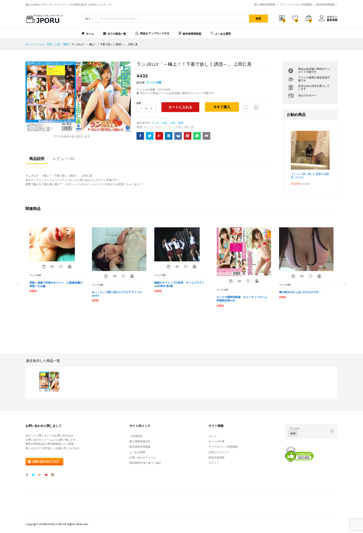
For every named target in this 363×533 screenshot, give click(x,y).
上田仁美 (188, 127)
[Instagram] (52, 475)
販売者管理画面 (325, 4)
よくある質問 (223, 33)
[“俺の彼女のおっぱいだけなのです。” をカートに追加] (293, 276)
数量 (139, 103)
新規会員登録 (216, 457)
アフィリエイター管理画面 (296, 4)
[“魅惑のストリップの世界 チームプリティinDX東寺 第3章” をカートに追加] (168, 266)
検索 (258, 18)
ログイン (332, 16)
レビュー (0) (64, 159)
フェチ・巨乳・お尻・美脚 (167, 122)
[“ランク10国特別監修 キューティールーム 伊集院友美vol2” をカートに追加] (231, 281)
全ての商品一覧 (117, 33)
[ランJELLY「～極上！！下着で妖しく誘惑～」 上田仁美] (140, 136)
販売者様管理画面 (139, 446)
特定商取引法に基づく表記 (145, 462)
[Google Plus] (39, 475)
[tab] (37, 160)
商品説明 (36, 159)
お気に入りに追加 (246, 107)
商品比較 (256, 107)
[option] (57, 259)
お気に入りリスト (219, 452)
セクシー (161, 127)
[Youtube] (46, 475)
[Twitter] (33, 475)
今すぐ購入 (221, 107)
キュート (148, 127)
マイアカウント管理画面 (223, 446)
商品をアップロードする (154, 33)
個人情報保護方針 (139, 441)
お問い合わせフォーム (142, 457)
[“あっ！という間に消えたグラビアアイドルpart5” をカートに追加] (106, 276)
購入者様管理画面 (264, 4)
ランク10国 (153, 82)
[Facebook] (27, 475)
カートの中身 (216, 441)
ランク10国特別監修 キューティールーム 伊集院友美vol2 (243, 298)
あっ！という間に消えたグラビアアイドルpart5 (117, 294)
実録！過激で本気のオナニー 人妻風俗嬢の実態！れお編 (55, 284)
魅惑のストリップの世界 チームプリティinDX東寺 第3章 (179, 284)
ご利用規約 (136, 436)
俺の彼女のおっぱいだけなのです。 (300, 292)
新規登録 (332, 19)
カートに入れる (180, 107)
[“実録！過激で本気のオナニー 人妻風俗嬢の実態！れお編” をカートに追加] (43, 266)
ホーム (90, 33)
